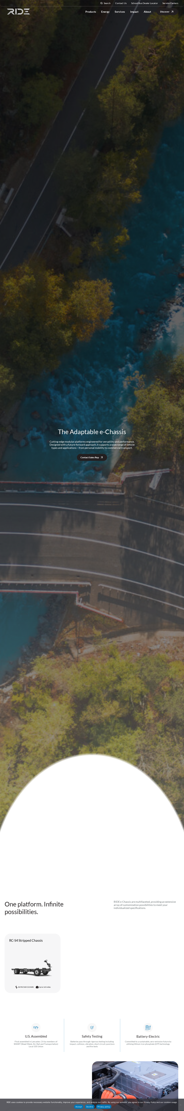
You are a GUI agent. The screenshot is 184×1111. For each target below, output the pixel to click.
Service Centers (170, 3)
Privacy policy (103, 1107)
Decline (89, 1107)
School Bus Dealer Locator (144, 3)
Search (107, 3)
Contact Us (121, 3)
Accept (78, 1107)
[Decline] (180, 1104)
